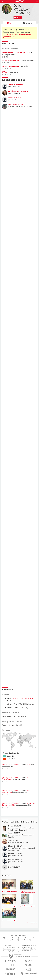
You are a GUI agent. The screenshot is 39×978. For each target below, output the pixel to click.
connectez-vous (9, 34)
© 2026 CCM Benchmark (29, 951)
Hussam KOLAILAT (15, 854)
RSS (23, 947)
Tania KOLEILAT (14, 840)
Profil (12, 23)
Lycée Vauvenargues (11, 61)
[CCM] (29, 961)
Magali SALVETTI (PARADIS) (18, 91)
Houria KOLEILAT (14, 826)
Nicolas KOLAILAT (15, 860)
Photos (29, 23)
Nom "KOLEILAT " (14, 867)
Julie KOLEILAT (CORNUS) (11, 764)
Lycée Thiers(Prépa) (10, 66)
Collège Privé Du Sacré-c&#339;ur (16, 52)
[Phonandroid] (29, 973)
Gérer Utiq (33, 949)
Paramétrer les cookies (23, 949)
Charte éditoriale (25, 945)
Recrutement (29, 947)
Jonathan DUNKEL (15, 98)
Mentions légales (7, 951)
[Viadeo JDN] (29, 969)
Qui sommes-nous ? (8, 945)
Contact (8, 947)
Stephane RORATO (15, 104)
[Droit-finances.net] (29, 965)
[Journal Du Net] (10, 965)
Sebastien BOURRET (16, 84)
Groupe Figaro (17, 951)
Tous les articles (16, 947)
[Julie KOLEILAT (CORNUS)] (7, 9)
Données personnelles (9, 949)
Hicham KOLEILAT (15, 846)
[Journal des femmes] (10, 961)
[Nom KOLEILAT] (4, 867)
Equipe (17, 945)
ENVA (4, 72)
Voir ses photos (32, 923)
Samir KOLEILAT (14, 833)
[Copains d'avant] (10, 969)
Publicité (33, 945)
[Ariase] (10, 973)
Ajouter (18, 17)
